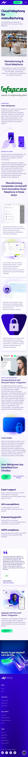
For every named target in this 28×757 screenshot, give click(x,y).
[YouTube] (15, 752)
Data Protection (4, 740)
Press (2, 691)
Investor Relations (5, 717)
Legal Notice (4, 735)
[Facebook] (6, 752)
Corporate (3, 715)
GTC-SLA (3, 732)
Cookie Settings (5, 743)
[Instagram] (10, 752)
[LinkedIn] (2, 752)
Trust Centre (4, 737)
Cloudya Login (4, 700)
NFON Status (4, 705)
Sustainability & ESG (6, 720)
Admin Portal (4, 703)
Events (2, 688)
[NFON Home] (4, 2)
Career (2, 723)
